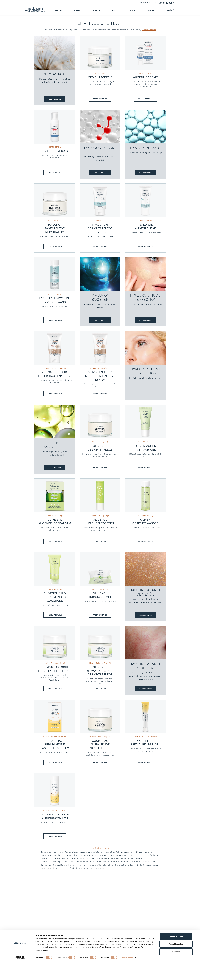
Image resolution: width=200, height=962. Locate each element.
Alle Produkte (54, 99)
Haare (114, 10)
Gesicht (58, 10)
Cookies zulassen (176, 936)
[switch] (71, 957)
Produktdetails (100, 99)
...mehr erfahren (149, 30)
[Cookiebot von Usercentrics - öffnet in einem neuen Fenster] (19, 957)
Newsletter (146, 2)
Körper (77, 10)
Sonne (132, 10)
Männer (150, 10)
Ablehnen (176, 952)
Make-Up (96, 10)
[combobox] (153, 2)
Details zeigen (127, 957)
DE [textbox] (153, 2)
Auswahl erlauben (176, 944)
